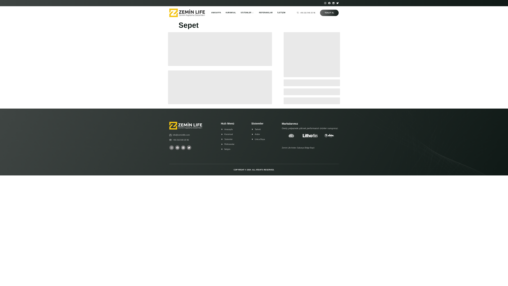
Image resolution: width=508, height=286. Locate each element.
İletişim (281, 13)
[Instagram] (325, 3)
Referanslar (266, 13)
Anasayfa (216, 13)
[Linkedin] (333, 3)
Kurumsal (231, 13)
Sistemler (246, 13)
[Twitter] (337, 3)
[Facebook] (329, 3)
